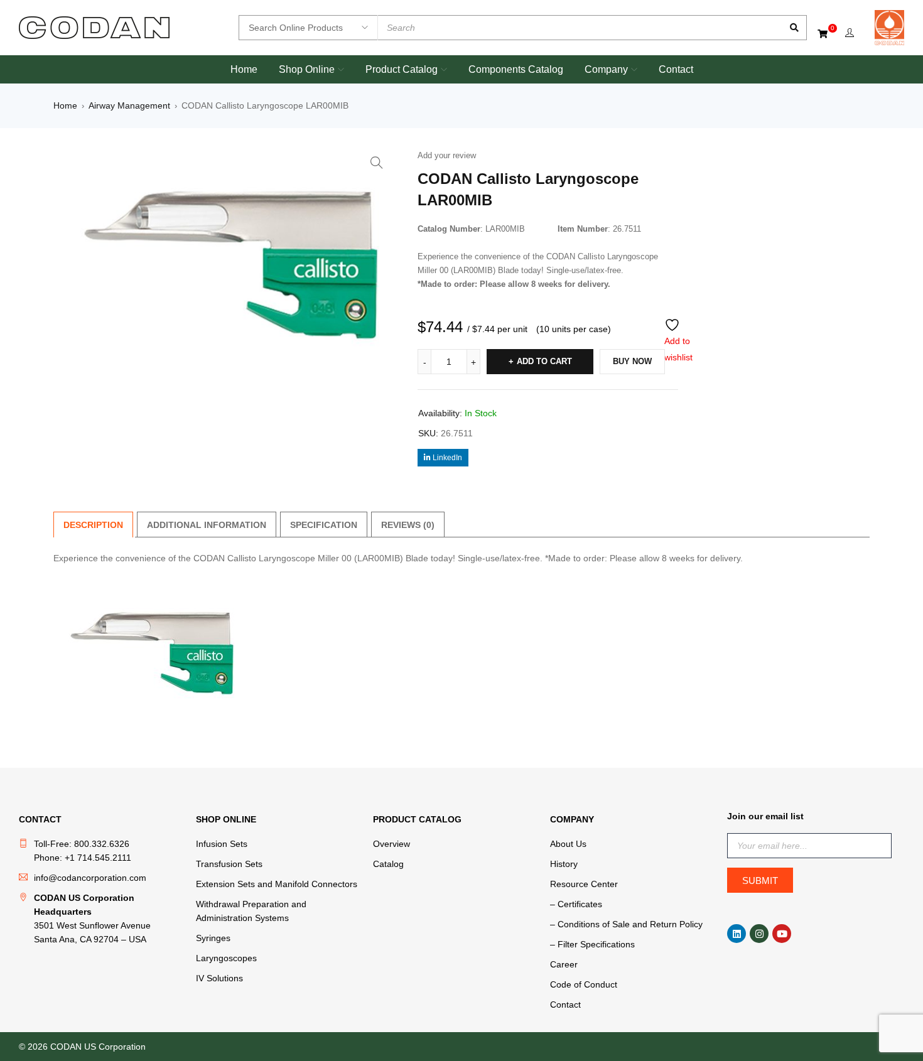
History (564, 864)
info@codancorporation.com (90, 878)
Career (564, 964)
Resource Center (584, 884)
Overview (391, 844)
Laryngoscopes (226, 958)
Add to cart (544, 361)
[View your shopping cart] (823, 33)
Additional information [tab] (206, 525)
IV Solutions (219, 978)
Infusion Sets (221, 844)
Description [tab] (93, 525)
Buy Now (632, 361)
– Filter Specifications (592, 944)
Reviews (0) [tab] (408, 525)
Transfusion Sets (229, 864)
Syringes (213, 938)
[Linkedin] (736, 933)
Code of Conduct (583, 984)
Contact (565, 1004)
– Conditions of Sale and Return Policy (626, 924)
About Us (568, 844)
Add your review (447, 155)
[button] (376, 162)
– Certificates (576, 904)
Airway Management (129, 105)
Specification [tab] (323, 525)
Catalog (388, 864)
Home (65, 105)
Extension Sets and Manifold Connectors (276, 884)
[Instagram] (759, 933)
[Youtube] (781, 933)
